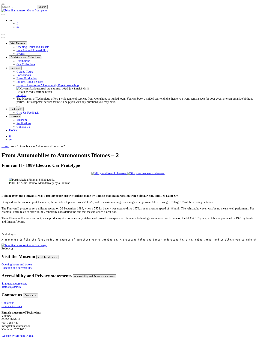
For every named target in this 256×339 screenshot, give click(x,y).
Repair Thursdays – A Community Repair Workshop (47, 85)
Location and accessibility (16, 267)
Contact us (30, 295)
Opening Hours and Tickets (32, 46)
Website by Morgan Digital (17, 335)
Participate (16, 109)
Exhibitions (23, 61)
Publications (23, 123)
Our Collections (25, 64)
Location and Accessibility (32, 50)
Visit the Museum (47, 257)
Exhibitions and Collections (25, 57)
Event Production (26, 78)
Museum (15, 116)
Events (20, 53)
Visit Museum (17, 43)
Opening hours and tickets (16, 264)
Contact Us (23, 126)
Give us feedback (11, 306)
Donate (13, 130)
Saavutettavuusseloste (14, 283)
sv (10, 139)
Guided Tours (24, 71)
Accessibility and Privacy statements (94, 276)
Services (15, 68)
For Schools (23, 75)
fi (10, 136)
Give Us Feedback (27, 112)
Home (5, 146)
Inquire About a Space (29, 81)
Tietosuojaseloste (11, 286)
